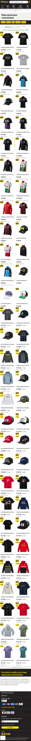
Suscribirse (10, 727)
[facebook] (9, 734)
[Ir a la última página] (23, 667)
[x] (4, 734)
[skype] (7, 734)
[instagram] (2, 734)
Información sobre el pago (8, 707)
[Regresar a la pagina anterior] (11, 667)
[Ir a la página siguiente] (20, 667)
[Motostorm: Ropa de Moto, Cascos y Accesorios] (5, 2)
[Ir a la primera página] (8, 667)
